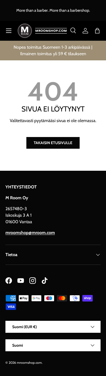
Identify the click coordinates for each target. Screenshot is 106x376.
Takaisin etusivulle (53, 142)
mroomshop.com (29, 363)
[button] (97, 31)
